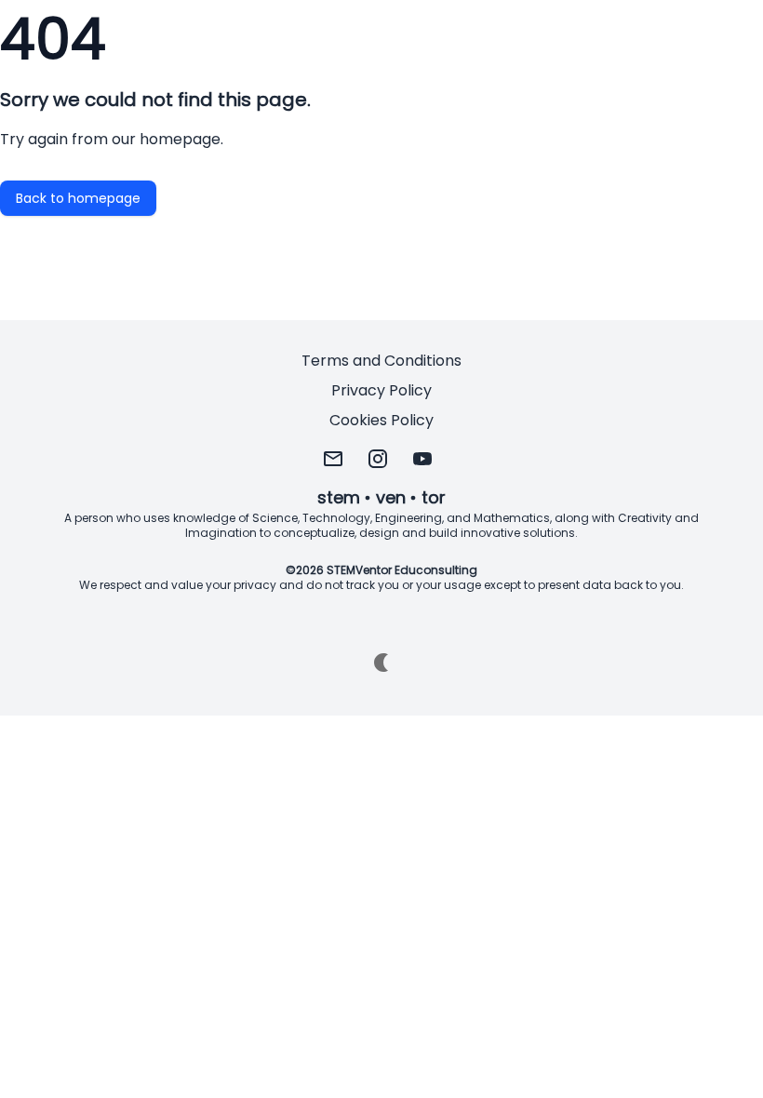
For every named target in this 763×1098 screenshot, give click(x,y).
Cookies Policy (381, 420)
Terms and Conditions (381, 360)
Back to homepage (78, 198)
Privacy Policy (381, 390)
